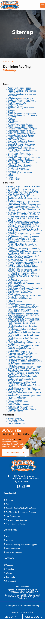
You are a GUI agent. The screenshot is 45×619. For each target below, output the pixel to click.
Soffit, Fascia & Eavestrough (20, 292)
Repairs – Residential (17, 168)
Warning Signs (14, 294)
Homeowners (13, 300)
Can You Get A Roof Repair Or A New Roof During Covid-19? (23, 346)
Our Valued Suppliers (17, 139)
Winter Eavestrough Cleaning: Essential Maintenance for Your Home (24, 321)
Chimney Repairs (15, 302)
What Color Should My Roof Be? (21, 368)
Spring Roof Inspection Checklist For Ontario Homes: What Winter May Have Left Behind (24, 209)
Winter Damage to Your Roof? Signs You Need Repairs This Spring (23, 260)
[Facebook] (18, 486)
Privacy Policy (14, 179)
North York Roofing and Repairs (21, 132)
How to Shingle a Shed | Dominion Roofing (22, 327)
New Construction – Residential (21, 159)
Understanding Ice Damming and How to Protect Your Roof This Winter (24, 271)
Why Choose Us (14, 121)
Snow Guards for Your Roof (19, 291)
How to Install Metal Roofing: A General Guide (24, 386)
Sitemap (11, 111)
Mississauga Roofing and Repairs (22, 133)
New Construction (13, 516)
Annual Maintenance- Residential (22, 114)
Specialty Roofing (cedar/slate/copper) (21, 544)
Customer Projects (15, 106)
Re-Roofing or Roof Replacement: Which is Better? (25, 362)
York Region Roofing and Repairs (22, 101)
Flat (7, 504)
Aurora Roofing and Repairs (19, 88)
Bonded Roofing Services (18, 405)
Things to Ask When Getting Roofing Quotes (23, 377)
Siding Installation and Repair (20, 289)
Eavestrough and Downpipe (16, 520)
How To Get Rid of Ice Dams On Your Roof (23, 336)
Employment (11, 581)
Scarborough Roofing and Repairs (22, 127)
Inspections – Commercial (19, 153)
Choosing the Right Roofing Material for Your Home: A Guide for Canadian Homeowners (24, 253)
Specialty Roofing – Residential (21, 161)
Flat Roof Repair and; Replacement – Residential (23, 163)
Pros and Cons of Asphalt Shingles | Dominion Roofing (23, 410)
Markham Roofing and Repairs (21, 107)
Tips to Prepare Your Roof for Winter (23, 314)
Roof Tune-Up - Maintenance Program (21, 512)
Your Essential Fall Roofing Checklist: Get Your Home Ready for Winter (23, 237)
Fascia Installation (16, 400)
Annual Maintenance (14, 552)
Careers (11, 123)
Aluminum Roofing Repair (19, 352)
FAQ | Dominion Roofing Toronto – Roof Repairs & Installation (25, 296)
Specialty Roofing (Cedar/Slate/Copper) (21, 508)
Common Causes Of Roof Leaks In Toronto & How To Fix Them (22, 196)
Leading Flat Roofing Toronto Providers (24, 306)
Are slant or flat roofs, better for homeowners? (21, 349)
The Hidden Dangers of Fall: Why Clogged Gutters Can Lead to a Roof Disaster (23, 241)
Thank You (12, 112)
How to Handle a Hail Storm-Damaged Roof (24, 333)
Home (10, 97)
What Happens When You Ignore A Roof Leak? (24, 312)
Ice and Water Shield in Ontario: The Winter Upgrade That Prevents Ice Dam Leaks (24, 218)
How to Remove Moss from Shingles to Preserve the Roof (24, 390)
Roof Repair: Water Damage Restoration (25, 288)
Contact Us (12, 177)
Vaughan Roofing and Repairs (20, 126)
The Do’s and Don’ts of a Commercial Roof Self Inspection (23, 316)
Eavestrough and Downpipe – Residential (20, 155)
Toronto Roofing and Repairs (20, 124)
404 (9, 109)
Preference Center (15, 105)
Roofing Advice (14, 418)
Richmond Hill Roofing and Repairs (22, 129)
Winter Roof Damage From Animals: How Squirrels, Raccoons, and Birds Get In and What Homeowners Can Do (24, 223)
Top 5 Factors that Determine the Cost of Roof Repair (24, 371)
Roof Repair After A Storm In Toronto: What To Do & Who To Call (23, 193)
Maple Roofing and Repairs (19, 89)
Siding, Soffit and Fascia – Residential (24, 158)
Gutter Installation (15, 285)
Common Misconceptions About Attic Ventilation (23, 343)
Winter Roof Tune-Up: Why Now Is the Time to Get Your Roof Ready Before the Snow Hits (25, 230)
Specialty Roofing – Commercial (21, 144)
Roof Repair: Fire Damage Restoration (24, 283)
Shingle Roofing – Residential (20, 165)
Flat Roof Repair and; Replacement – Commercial (23, 151)
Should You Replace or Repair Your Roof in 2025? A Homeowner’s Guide (25, 263)
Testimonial (10, 577)
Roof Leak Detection (16, 399)
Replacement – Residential (19, 167)
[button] (42, 5)
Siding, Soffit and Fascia (15, 524)
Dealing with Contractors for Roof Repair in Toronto (22, 380)
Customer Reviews (16, 138)
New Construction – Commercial (21, 148)
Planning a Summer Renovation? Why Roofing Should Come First (24, 249)
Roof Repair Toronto (16, 286)
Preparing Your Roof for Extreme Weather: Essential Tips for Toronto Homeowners (23, 267)
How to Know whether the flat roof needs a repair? (22, 330)
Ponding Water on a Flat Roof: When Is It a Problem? (24, 187)
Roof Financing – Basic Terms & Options (21, 324)
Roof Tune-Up (13, 403)
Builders (11, 303)
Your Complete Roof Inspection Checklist (21, 364)
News (10, 174)
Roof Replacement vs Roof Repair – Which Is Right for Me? (23, 383)
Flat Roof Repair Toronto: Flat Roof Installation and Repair (22, 274)
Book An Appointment (17, 103)
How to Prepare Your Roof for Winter (23, 359)
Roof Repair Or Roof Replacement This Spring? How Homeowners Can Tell (24, 205)
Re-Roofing (12, 279)
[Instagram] (23, 486)
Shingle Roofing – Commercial (21, 145)
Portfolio (11, 120)
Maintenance (13, 171)
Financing (12, 117)
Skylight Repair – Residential (20, 173)
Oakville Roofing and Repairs (20, 130)
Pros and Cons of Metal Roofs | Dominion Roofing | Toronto (21, 357)
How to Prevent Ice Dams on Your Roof (24, 367)
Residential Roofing (16, 420)
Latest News (13, 421)
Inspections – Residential (18, 170)
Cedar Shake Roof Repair (18, 402)
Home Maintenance (16, 423)
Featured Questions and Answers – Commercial (23, 92)
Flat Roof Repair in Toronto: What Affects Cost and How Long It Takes (23, 190)
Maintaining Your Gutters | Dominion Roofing (23, 277)
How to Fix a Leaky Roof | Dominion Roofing (23, 339)
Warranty (12, 118)
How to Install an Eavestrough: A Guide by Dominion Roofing (24, 396)
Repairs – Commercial (17, 142)
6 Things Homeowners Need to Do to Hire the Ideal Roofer (23, 374)
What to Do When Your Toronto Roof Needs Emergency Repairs (23, 257)
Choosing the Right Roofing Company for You (24, 234)
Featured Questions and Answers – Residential (23, 95)
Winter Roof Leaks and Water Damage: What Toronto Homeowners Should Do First (24, 214)
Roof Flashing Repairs (17, 282)
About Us (9, 565)
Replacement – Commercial (19, 147)
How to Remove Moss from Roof (22, 388)
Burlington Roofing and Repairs (21, 136)
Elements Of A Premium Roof (20, 299)
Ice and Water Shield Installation (21, 305)
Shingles (9, 500)
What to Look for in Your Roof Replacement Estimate (20, 407)
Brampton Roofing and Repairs (21, 141)
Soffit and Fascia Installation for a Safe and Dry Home (24, 393)
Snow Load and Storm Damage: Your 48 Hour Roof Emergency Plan (23, 227)
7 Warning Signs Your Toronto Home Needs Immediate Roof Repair (23, 202)
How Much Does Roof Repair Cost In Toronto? (23, 199)
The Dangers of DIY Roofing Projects (23, 318)
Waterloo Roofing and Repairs (20, 98)
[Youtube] (28, 486)
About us (11, 176)
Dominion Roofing (19, 38)
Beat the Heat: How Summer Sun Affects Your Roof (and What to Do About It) (22, 245)
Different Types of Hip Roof (19, 341)
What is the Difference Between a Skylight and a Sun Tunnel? (22, 308)
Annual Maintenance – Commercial (23, 115)
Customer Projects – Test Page (21, 100)
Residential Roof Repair (18, 280)
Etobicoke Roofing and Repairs (21, 135)
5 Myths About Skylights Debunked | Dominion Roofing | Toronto (23, 354)
